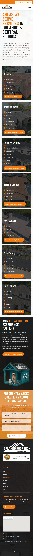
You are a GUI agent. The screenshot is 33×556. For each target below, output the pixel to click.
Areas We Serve (6, 477)
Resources (5, 486)
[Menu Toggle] (29, 7)
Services (5, 474)
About (4, 483)
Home (4, 471)
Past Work (5, 480)
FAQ (4, 489)
